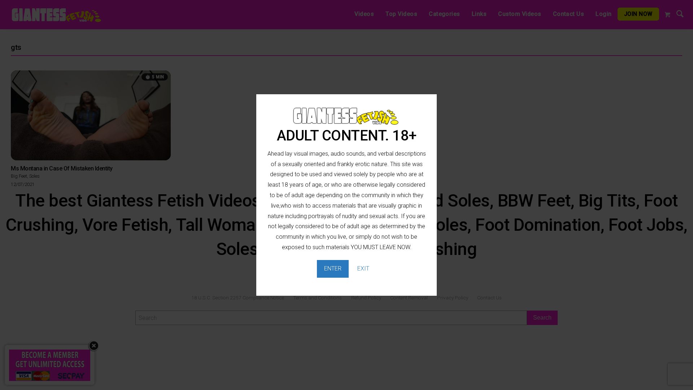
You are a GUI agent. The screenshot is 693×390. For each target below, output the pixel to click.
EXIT (363, 268)
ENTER (332, 268)
